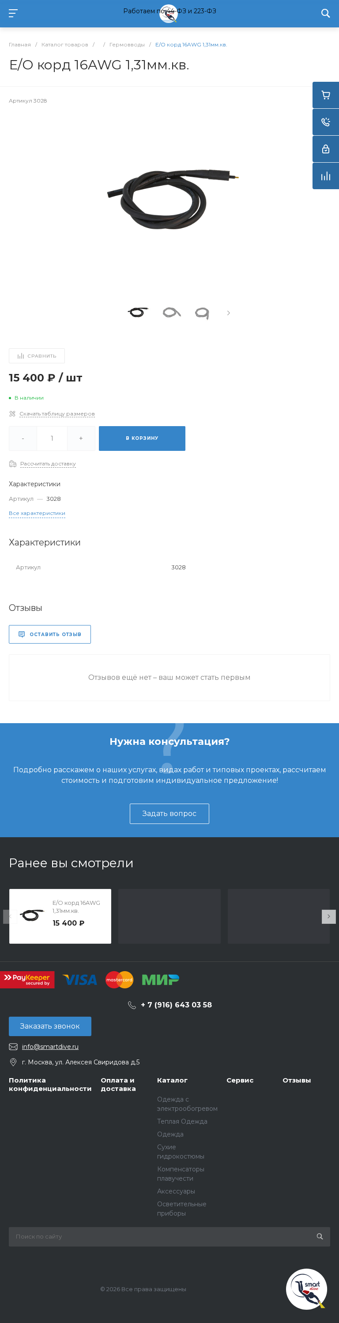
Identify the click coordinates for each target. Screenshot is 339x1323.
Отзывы (296, 1080)
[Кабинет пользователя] (326, 149)
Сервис (239, 1080)
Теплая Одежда (182, 1121)
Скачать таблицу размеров (57, 413)
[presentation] (228, 313)
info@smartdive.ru (50, 1047)
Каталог (172, 1080)
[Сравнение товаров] (326, 176)
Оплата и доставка (118, 1084)
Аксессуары (176, 1191)
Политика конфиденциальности (50, 1084)
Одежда (170, 1134)
